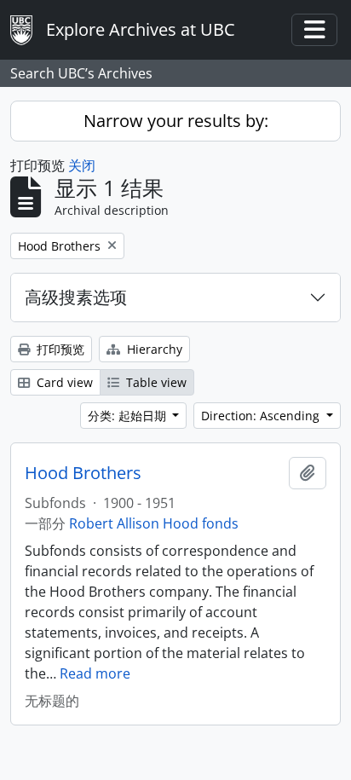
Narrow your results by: (175, 120)
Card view (63, 382)
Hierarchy (153, 349)
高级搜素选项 (76, 297)
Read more (95, 673)
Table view (155, 382)
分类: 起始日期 (129, 415)
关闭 (81, 165)
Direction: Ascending (262, 415)
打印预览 (58, 349)
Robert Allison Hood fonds (154, 523)
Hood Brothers (83, 473)
